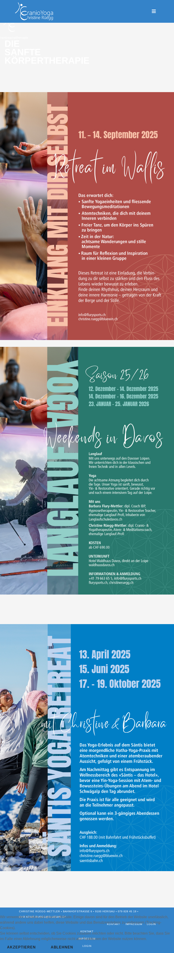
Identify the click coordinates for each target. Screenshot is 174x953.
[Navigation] (154, 11)
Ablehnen (62, 947)
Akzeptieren (21, 947)
